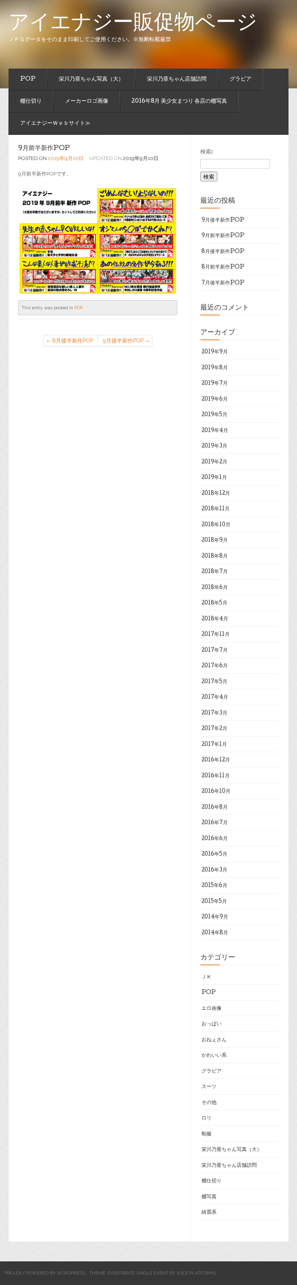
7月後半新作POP (222, 283)
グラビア (240, 79)
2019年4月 (214, 431)
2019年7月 (214, 383)
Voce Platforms (196, 1273)
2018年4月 (214, 619)
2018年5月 (214, 603)
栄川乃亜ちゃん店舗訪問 (177, 79)
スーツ (209, 1087)
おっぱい (211, 1024)
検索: (206, 152)
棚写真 (209, 1197)
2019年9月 (214, 352)
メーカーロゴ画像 (86, 101)
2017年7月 (214, 650)
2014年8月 (214, 933)
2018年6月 (214, 588)
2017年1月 (214, 745)
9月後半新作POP (123, 341)
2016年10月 (215, 791)
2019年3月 (214, 446)
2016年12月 (215, 760)
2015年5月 (214, 901)
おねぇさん (214, 1040)
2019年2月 (214, 462)
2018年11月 (215, 509)
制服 (206, 1134)
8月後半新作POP (72, 341)
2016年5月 (214, 854)
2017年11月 (215, 634)
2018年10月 (215, 525)
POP (28, 79)
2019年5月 (214, 415)
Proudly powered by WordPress (45, 1273)
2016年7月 (214, 823)
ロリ (206, 1118)
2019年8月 (214, 368)
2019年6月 (214, 399)
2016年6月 (214, 839)
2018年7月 (214, 572)
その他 (209, 1103)
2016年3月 (214, 870)
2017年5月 (214, 682)
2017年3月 (214, 713)
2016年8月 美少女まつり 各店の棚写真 (179, 101)
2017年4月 (214, 697)
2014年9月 (214, 917)
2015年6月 (214, 886)
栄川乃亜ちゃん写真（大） (91, 79)
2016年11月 (215, 776)
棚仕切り (31, 101)
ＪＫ (206, 977)
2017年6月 (214, 666)
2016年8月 (214, 807)
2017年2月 (214, 729)
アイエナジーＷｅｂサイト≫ (55, 124)
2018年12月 (215, 493)
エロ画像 (211, 1008)
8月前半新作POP (222, 267)
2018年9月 (214, 540)
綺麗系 (209, 1212)
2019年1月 (214, 478)
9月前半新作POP (44, 148)
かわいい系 (214, 1055)
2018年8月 (214, 556)
